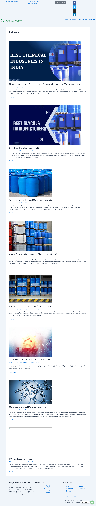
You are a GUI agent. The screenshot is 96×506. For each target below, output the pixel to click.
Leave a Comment (14, 87)
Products (73, 19)
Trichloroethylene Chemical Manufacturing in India (30, 200)
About (69, 19)
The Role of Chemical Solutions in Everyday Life (29, 359)
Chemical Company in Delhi (27, 151)
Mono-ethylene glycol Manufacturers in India (28, 407)
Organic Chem (81, 19)
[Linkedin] (74, 14)
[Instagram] (74, 11)
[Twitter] (74, 7)
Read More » (12, 97)
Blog (90, 19)
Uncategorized (39, 257)
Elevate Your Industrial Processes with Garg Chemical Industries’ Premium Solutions (45, 84)
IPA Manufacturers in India (20, 459)
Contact (93, 19)
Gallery (87, 19)
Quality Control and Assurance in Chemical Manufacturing (34, 254)
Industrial (22, 87)
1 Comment (12, 462)
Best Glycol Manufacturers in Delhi (24, 148)
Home (66, 19)
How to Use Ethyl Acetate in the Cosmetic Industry (31, 306)
